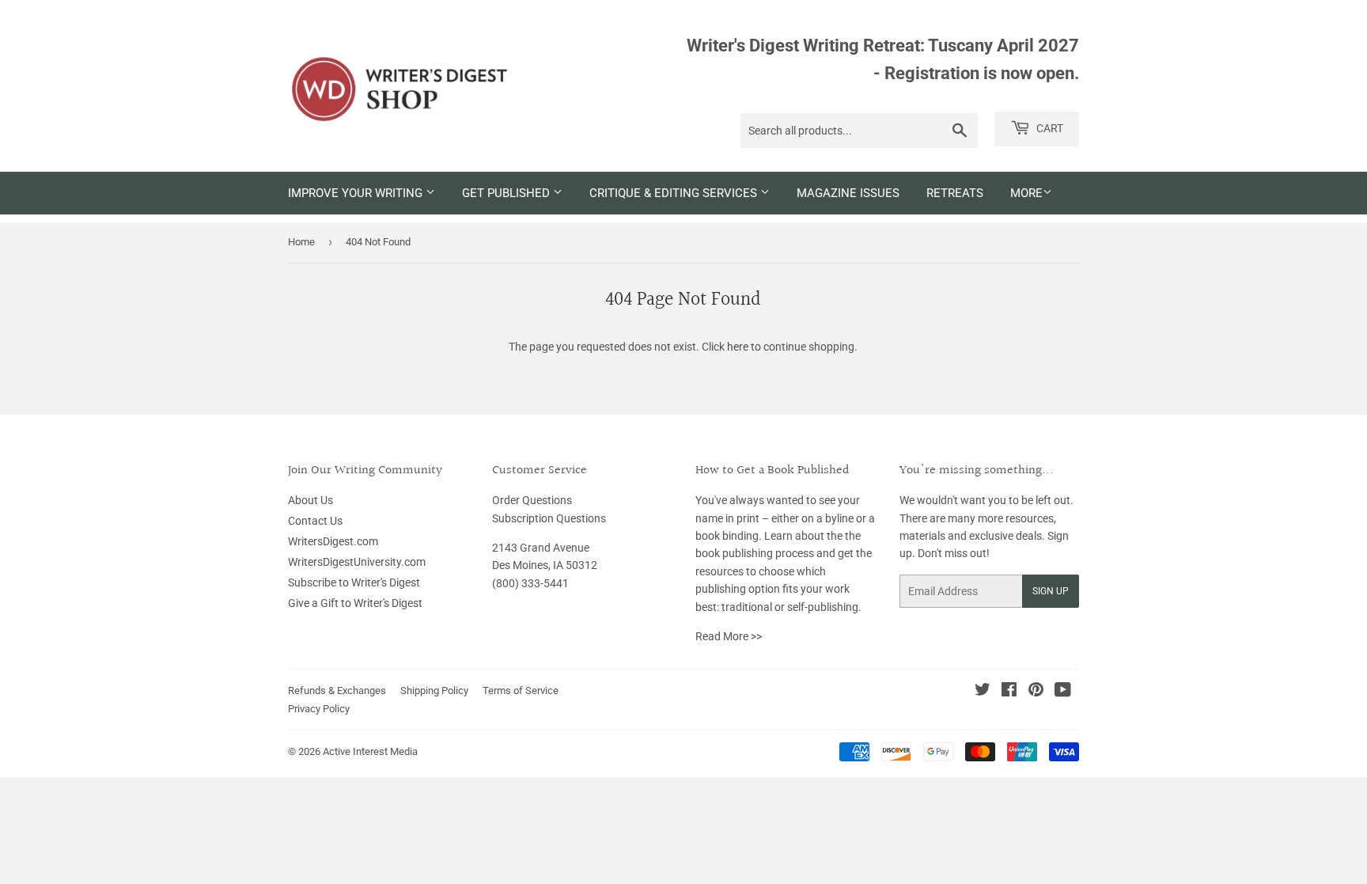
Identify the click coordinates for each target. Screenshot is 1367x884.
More (1026, 193)
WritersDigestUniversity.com (357, 562)
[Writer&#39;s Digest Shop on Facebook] (1009, 691)
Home (301, 242)
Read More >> (728, 636)
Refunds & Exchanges (337, 690)
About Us (310, 500)
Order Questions (532, 500)
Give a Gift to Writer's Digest (355, 603)
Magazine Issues (848, 193)
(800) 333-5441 (530, 583)
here (737, 346)
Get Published (507, 193)
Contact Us (315, 520)
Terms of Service (521, 690)
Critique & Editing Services (674, 193)
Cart (1048, 128)
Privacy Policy (319, 709)
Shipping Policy (434, 690)
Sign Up (1050, 591)
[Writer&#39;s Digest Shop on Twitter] (982, 691)
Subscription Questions (549, 518)
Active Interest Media (370, 751)
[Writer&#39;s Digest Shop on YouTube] (1063, 691)
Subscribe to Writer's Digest (354, 582)
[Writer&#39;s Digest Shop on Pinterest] (1036, 691)
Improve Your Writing (357, 193)
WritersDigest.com (333, 541)
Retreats (954, 193)
